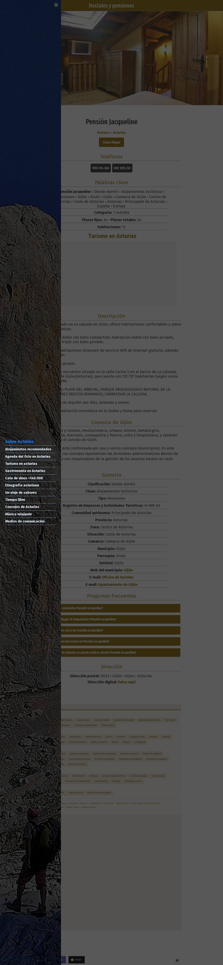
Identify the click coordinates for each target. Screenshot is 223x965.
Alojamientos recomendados (28, 449)
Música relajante (18, 514)
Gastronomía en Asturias (25, 471)
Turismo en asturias (21, 464)
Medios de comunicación (25, 521)
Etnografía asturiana (22, 485)
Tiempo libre (15, 500)
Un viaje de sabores (21, 492)
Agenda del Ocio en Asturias (28, 456)
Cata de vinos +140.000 (24, 478)
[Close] (56, 5)
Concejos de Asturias (22, 507)
